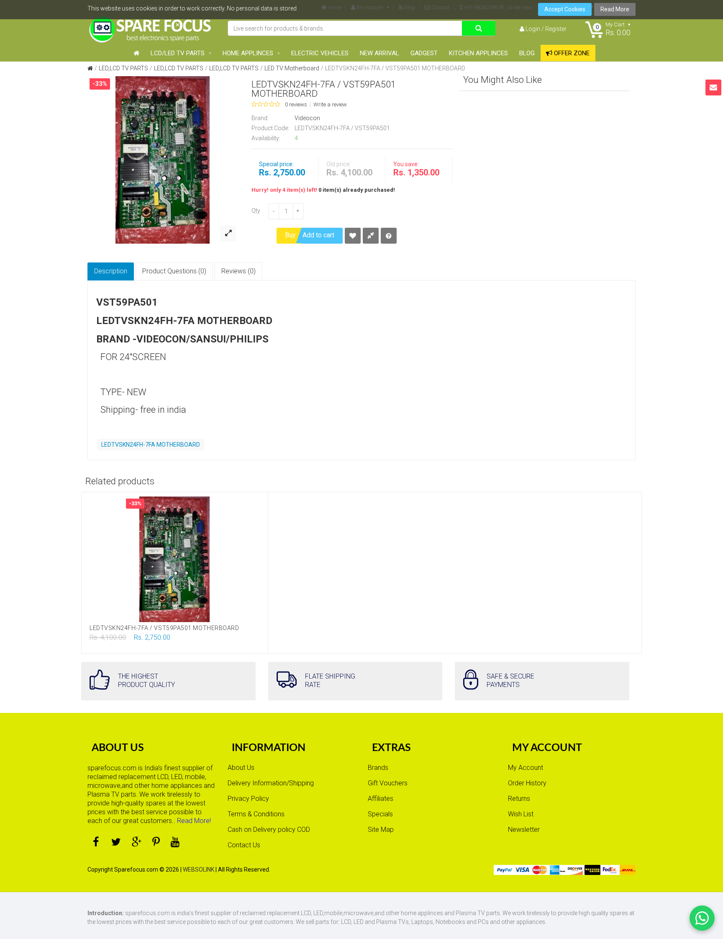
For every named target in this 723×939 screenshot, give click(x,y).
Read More (614, 9)
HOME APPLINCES (248, 53)
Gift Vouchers (388, 783)
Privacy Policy (248, 799)
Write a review (330, 104)
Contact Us (244, 845)
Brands (378, 768)
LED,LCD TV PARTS (123, 68)
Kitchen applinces (478, 53)
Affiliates (380, 799)
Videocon (307, 118)
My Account (525, 768)
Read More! (194, 821)
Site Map (381, 830)
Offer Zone (571, 53)
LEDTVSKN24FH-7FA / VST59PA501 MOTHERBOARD (395, 68)
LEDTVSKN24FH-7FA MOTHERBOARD (150, 444)
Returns (519, 799)
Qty (255, 210)
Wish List (520, 814)
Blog (527, 53)
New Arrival (379, 53)
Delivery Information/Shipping (271, 783)
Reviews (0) (238, 271)
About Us (241, 768)
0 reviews (296, 104)
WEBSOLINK (198, 869)
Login (533, 29)
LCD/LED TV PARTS (178, 53)
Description (110, 271)
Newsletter (524, 830)
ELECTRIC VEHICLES (320, 53)
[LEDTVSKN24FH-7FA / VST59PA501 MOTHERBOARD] (162, 159)
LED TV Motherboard (291, 68)
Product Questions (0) (174, 271)
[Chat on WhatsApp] (702, 918)
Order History (527, 783)
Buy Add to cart (309, 235)
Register (556, 29)
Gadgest (424, 53)
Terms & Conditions (256, 814)
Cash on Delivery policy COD (269, 830)
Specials (380, 814)
